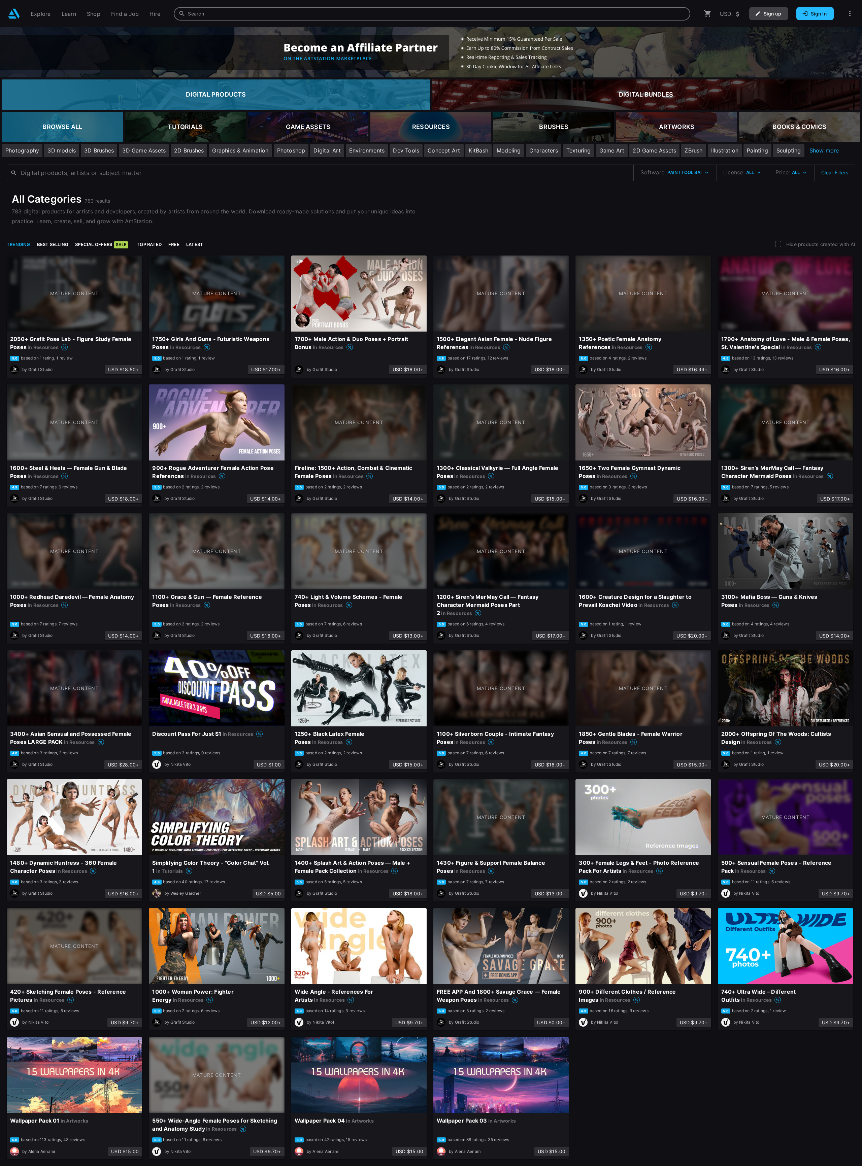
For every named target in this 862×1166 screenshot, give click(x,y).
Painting (757, 150)
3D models (61, 150)
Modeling (509, 150)
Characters (543, 150)
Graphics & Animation (240, 150)
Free (173, 244)
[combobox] (432, 14)
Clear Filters (834, 172)
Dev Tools (406, 150)
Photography (22, 150)
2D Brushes (189, 150)
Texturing (578, 150)
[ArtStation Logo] (14, 13)
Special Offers (100, 244)
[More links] (850, 14)
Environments (367, 150)
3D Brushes (99, 150)
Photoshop (291, 150)
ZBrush (693, 150)
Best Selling (53, 244)
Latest (194, 244)
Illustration (725, 150)
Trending (18, 244)
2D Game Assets (654, 150)
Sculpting (788, 150)
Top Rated (149, 244)
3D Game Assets (144, 150)
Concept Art (444, 150)
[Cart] (708, 14)
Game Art (612, 150)
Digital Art (326, 150)
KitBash (478, 150)
